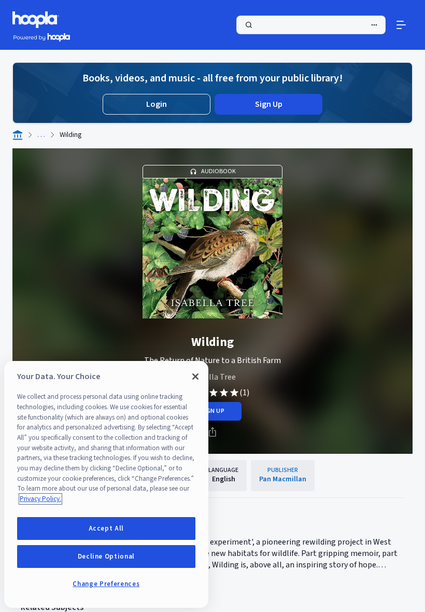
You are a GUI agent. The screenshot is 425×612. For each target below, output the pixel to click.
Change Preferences (106, 584)
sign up (212, 411)
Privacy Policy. (40, 499)
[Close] (195, 376)
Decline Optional (106, 556)
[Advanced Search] (374, 25)
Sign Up (268, 104)
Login (156, 104)
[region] (106, 484)
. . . (41, 135)
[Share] (212, 432)
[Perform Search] (311, 25)
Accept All (106, 528)
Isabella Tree (213, 377)
